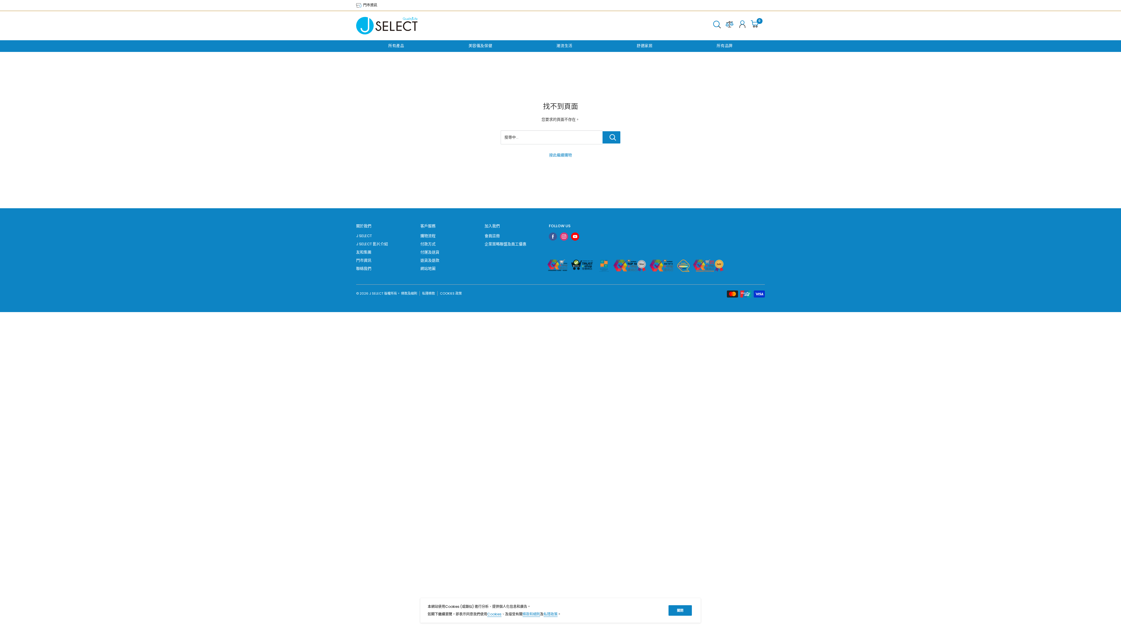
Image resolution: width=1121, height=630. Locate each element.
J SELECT (364, 236)
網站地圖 (428, 268)
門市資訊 (369, 5)
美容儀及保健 (480, 45)
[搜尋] (717, 25)
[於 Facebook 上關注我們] (553, 236)
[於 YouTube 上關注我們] (575, 236)
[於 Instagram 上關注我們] (564, 236)
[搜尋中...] (611, 137)
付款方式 (428, 244)
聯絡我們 (363, 268)
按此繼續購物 (560, 155)
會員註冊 (492, 236)
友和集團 (363, 252)
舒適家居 (645, 45)
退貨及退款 (429, 260)
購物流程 (428, 236)
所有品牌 (725, 45)
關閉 (680, 610)
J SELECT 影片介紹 (372, 244)
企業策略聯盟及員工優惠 (505, 244)
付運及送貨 (429, 252)
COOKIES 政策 (451, 293)
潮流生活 (564, 45)
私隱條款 (428, 293)
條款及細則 (409, 293)
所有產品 (396, 45)
